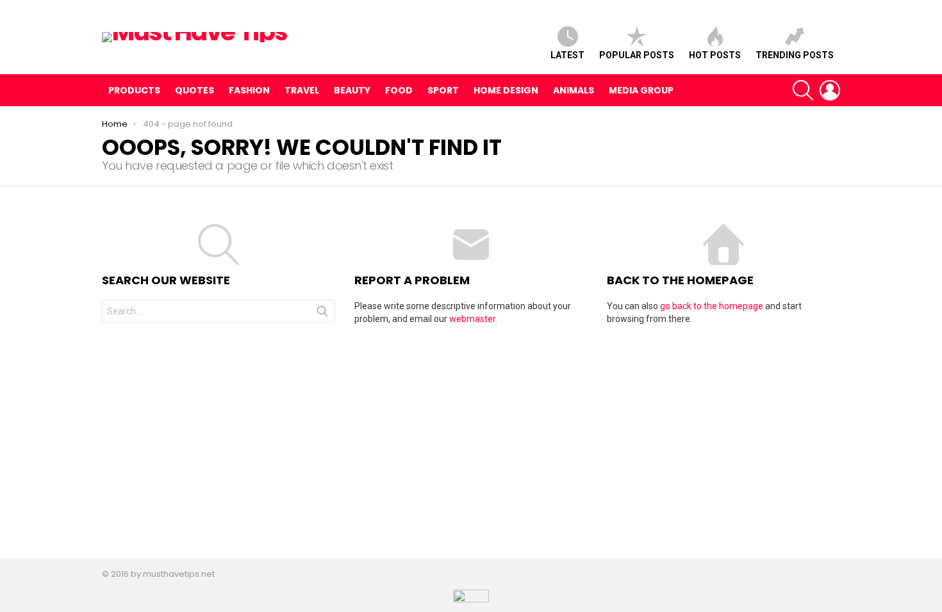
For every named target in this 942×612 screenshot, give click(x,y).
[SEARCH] (803, 90)
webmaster (472, 319)
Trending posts (795, 55)
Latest (567, 55)
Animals (573, 90)
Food (399, 90)
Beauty (352, 90)
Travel (302, 90)
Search (322, 314)
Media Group (641, 90)
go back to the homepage (711, 306)
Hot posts (715, 55)
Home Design (506, 90)
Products (134, 90)
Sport (443, 90)
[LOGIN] (830, 90)
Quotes (194, 90)
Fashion (249, 90)
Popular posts (636, 55)
